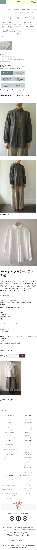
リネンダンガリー (9, 424)
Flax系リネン (28, 485)
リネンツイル (28, 452)
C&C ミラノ (28, 493)
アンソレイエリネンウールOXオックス (9, 482)
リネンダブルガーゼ (9, 432)
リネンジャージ (9, 435)
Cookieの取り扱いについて (18, 540)
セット (4, 27)
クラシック (28, 424)
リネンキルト (28, 454)
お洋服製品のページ (7, 61)
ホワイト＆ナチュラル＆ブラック (28, 475)
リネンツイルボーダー (9, 452)
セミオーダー (12, 30)
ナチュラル (28, 444)
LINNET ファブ (28, 432)
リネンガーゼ (9, 419)
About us (34, 13)
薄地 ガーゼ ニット (9, 415)
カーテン (19, 30)
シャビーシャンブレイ (28, 422)
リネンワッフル (28, 470)
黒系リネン (28, 480)
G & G (28, 9)
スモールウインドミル (9, 459)
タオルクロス (28, 457)
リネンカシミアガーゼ (9, 437)
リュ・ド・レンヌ (28, 462)
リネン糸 (17, 27)
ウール (20, 23)
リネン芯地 (28, 437)
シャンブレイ (28, 419)
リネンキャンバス (28, 465)
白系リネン (28, 483)
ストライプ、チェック (9, 447)
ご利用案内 (16, 9)
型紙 (25, 23)
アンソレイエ (28, 449)
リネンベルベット (28, 472)
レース (22, 27)
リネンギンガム (9, 454)
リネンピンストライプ (9, 457)
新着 (16, 13)
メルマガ (23, 9)
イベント (9, 9)
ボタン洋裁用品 (30, 27)
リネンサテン (28, 435)
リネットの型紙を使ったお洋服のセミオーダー (13, 59)
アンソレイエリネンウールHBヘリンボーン (9, 486)
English (34, 9)
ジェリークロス (9, 429)
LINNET (18, 2)
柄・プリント (9, 440)
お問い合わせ (22, 13)
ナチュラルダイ (28, 429)
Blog (28, 13)
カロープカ (28, 459)
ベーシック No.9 (28, 467)
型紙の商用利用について (8, 56)
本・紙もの (31, 23)
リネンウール (9, 479)
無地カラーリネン (28, 488)
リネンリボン (10, 27)
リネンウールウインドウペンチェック (9, 490)
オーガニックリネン (28, 427)
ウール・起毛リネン (9, 475)
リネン (5, 23)
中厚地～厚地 (28, 440)
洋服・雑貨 (5, 30)
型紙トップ (5, 54)
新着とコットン (13, 23)
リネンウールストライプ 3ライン (9, 493)
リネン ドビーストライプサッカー (9, 449)
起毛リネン (9, 498)
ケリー (9, 427)
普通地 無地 (28, 415)
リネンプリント (9, 444)
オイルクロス (28, 491)
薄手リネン (9, 422)
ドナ (28, 447)
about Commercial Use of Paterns (10, 324)
